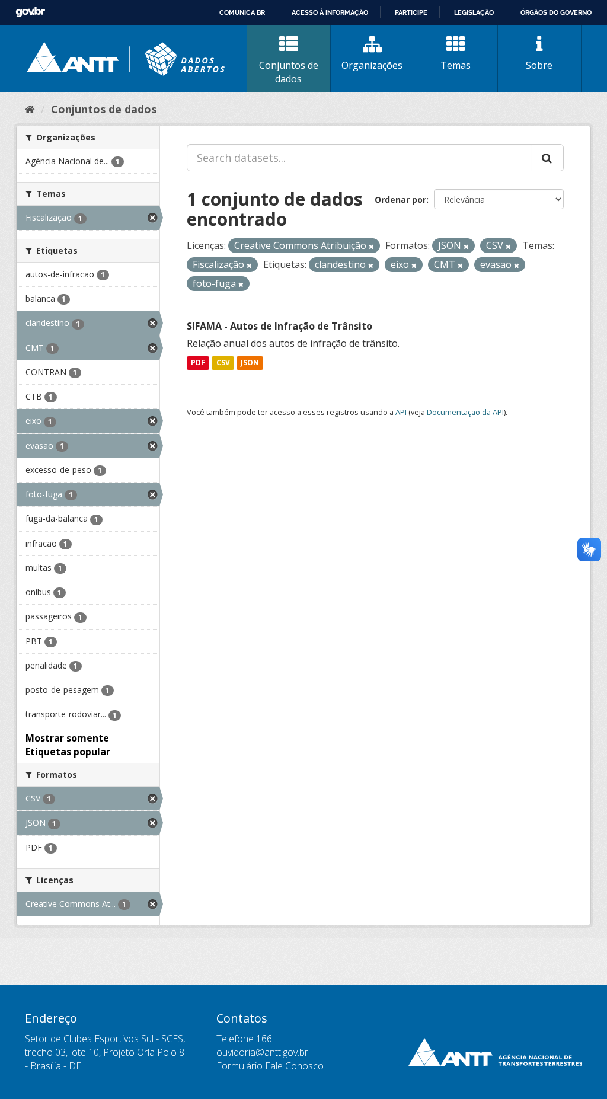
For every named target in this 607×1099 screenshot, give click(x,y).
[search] (548, 157)
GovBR (30, 12)
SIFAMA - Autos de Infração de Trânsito (279, 326)
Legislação (474, 12)
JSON (250, 363)
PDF (198, 363)
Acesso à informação (330, 12)
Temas (455, 65)
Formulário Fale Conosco (270, 1065)
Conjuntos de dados (288, 72)
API (401, 412)
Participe (411, 12)
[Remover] (371, 246)
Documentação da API (465, 412)
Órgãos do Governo (556, 12)
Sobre (539, 65)
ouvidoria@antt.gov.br (262, 1052)
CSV (223, 363)
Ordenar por (400, 199)
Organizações (371, 65)
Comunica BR (242, 12)
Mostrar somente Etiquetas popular (67, 744)
